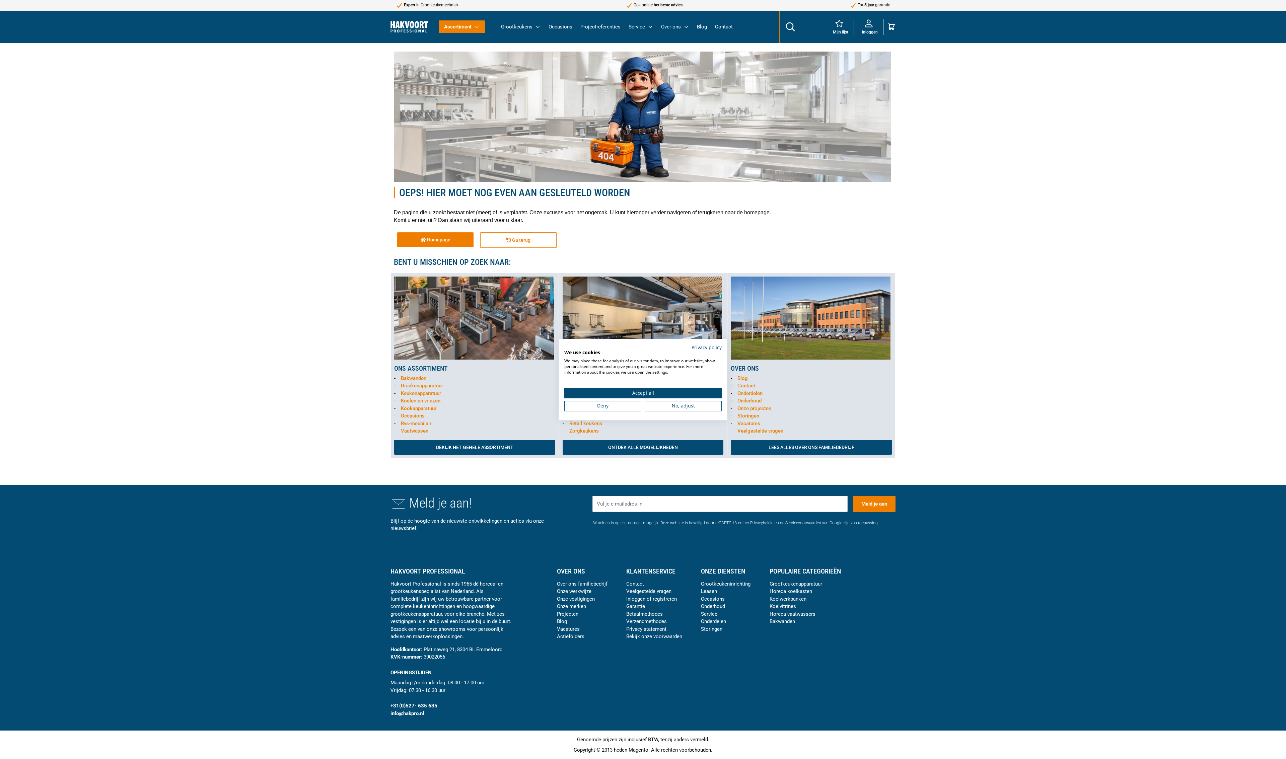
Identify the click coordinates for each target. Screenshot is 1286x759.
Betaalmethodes (644, 614)
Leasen (709, 591)
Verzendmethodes (646, 621)
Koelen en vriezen (420, 401)
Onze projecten (754, 408)
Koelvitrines (783, 606)
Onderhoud (749, 401)
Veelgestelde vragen (760, 431)
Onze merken (571, 606)
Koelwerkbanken (788, 599)
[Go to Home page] (409, 26)
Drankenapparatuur (422, 386)
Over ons (671, 27)
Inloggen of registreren (651, 599)
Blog (702, 27)
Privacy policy (707, 347)
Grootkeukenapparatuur (796, 584)
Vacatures (748, 424)
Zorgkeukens (584, 431)
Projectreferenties (600, 27)
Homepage (438, 239)
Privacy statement (646, 629)
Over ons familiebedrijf (582, 584)
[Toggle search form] (790, 27)
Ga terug (520, 240)
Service (637, 27)
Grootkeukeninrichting (726, 584)
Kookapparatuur (418, 408)
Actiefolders (570, 636)
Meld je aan (874, 504)
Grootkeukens (516, 27)
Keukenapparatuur (421, 393)
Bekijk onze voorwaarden (654, 636)
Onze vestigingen (576, 599)
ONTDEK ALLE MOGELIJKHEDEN (643, 447)
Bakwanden (413, 378)
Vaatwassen (414, 431)
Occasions (560, 27)
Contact (724, 27)
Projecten (567, 614)
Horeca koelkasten (791, 591)
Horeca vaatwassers (792, 614)
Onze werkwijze (574, 591)
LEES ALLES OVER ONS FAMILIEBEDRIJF (811, 447)
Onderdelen (750, 393)
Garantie (635, 606)
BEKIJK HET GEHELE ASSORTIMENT (474, 447)
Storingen (748, 416)
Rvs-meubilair (416, 424)
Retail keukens (585, 424)
